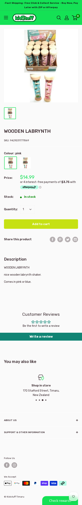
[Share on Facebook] (52, 239)
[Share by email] (75, 239)
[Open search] (59, 18)
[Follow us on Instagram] (14, 465)
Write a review (41, 336)
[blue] (25, 162)
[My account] (67, 18)
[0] (74, 17)
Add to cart (41, 224)
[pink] (10, 162)
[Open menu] (6, 17)
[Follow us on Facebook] (7, 465)
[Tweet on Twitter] (67, 239)
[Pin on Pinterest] (60, 239)
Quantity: (11, 209)
